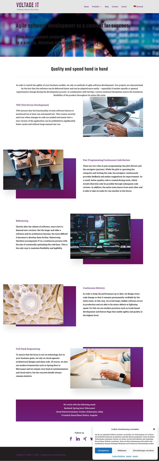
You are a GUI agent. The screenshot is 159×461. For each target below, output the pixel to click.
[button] (154, 429)
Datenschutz (60, 454)
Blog (107, 7)
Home (86, 7)
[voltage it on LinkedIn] (78, 440)
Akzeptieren (103, 450)
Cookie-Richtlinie (118, 456)
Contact (115, 7)
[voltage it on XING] (85, 440)
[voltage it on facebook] (71, 440)
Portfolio (95, 7)
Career (124, 7)
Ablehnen (122, 450)
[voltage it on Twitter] (92, 440)
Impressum (47, 454)
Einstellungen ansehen (143, 450)
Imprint (128, 456)
